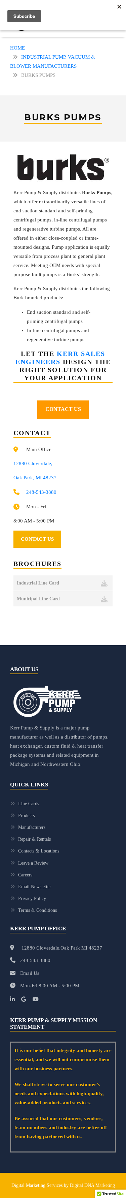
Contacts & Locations (38, 850)
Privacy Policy (32, 898)
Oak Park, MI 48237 (34, 477)
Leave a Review (33, 863)
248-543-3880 (41, 492)
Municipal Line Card (38, 598)
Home (17, 48)
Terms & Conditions (37, 910)
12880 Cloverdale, (32, 463)
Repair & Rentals (34, 839)
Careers (25, 874)
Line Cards (28, 803)
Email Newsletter (34, 886)
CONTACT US (63, 409)
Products (26, 815)
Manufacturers (31, 827)
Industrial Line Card (38, 583)
